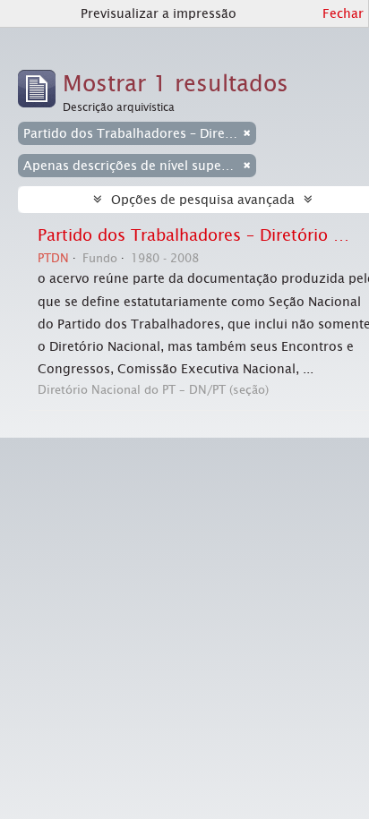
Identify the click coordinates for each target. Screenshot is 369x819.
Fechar (343, 13)
